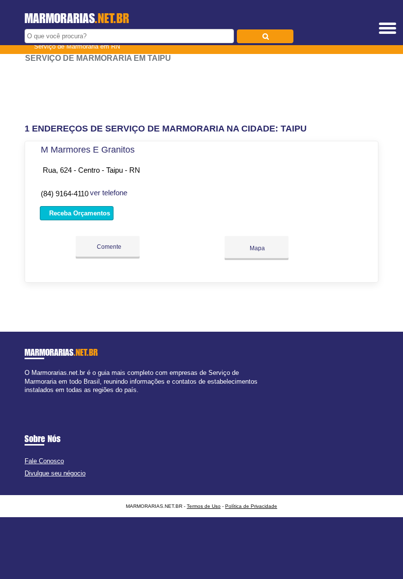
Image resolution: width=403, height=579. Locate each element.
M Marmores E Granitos (88, 150)
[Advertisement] (201, 93)
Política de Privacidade (251, 506)
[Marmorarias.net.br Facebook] (27, 398)
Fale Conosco (44, 461)
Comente (108, 246)
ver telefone (108, 192)
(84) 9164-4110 (64, 193)
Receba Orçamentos (78, 213)
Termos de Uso (204, 506)
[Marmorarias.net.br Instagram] (35, 398)
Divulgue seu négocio (55, 473)
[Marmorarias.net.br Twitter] (31, 398)
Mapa (256, 248)
